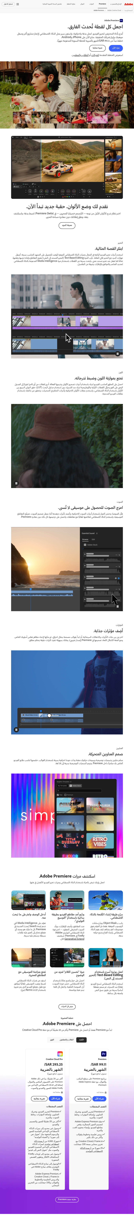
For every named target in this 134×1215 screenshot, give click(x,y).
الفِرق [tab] (52, 1039)
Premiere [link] (102, 4)
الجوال (82, 4)
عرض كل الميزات (67, 1006)
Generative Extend (74, 939)
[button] (18, 4)
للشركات (95, 55)
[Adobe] (128, 4)
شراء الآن (115, 48)
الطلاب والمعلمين (80, 55)
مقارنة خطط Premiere (67, 1199)
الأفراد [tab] (81, 1039)
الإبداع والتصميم (117, 4)
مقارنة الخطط (71, 4)
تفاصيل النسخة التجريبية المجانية (52, 4)
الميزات (92, 4)
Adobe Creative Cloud (114, 10)
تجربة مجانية (97, 48)
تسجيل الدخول (8, 4)
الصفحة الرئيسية (128, 10)
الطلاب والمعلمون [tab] (67, 1039)
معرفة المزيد (67, 225)
